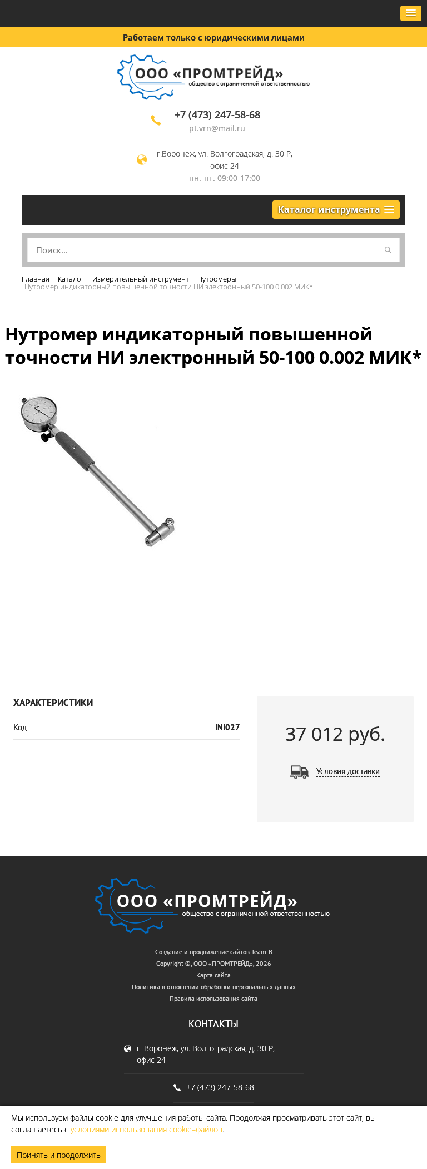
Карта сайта (213, 975)
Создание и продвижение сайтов (202, 951)
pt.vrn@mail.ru (217, 128)
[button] (410, 13)
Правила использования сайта (213, 998)
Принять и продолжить (59, 1155)
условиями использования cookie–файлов (146, 1129)
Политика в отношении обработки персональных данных (214, 986)
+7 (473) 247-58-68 (217, 114)
